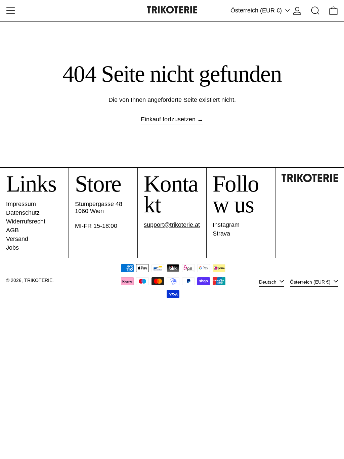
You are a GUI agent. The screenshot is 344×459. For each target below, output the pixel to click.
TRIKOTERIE (38, 280)
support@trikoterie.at (172, 224)
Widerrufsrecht (25, 221)
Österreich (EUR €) (257, 10)
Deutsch (268, 281)
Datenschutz (23, 212)
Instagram (226, 224)
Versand (17, 239)
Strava (221, 233)
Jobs (12, 247)
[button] (315, 10)
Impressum (21, 204)
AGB (12, 230)
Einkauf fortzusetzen (168, 119)
